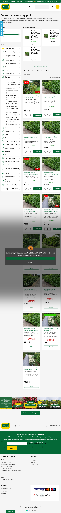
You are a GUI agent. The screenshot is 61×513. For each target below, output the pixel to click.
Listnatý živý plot (10, 82)
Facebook (15, 423)
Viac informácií (38, 255)
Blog (2, 474)
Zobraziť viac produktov (40, 67)
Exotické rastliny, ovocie (12, 141)
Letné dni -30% (9, 48)
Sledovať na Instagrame (31, 410)
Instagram (19, 423)
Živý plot (7, 77)
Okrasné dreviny (10, 52)
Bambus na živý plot (11, 104)
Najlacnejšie (40, 72)
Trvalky (7, 67)
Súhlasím (31, 258)
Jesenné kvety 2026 (11, 144)
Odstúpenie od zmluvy (7, 477)
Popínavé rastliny (10, 158)
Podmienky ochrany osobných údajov (11, 468)
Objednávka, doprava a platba (9, 461)
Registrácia (33, 460)
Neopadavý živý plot (11, 112)
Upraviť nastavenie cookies (30, 506)
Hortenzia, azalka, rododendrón (10, 56)
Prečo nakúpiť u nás (6, 457)
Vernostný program (6, 472)
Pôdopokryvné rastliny (12, 161)
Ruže (6, 128)
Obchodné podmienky (7, 466)
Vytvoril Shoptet (31, 508)
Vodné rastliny (9, 165)
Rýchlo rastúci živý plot (12, 114)
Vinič (6, 134)
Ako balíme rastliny (6, 459)
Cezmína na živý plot (11, 101)
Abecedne (27, 75)
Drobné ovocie (9, 60)
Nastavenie (30, 263)
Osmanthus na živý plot (12, 108)
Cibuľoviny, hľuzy (10, 63)
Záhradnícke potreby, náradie (11, 180)
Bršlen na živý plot (11, 95)
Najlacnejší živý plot (11, 117)
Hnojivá (7, 173)
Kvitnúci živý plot (10, 122)
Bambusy (8, 155)
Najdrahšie (49, 72)
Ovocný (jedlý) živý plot (12, 119)
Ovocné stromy (9, 131)
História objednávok (35, 462)
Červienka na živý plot (12, 93)
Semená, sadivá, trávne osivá (12, 169)
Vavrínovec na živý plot (12, 90)
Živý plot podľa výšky (12, 124)
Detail (31, 267)
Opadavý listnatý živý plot (13, 84)
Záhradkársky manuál (6, 464)
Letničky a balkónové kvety (11, 189)
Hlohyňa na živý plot (11, 106)
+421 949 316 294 (53, 423)
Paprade (7, 151)
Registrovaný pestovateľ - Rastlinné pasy (12, 470)
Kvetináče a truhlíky (11, 185)
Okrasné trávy (9, 73)
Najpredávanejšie (29, 72)
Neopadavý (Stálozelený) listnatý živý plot (13, 87)
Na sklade (7, 39)
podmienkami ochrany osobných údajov (36, 441)
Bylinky (7, 138)
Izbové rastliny (9, 148)
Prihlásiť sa (11, 446)
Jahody (7, 70)
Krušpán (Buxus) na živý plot (12, 98)
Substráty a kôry (10, 176)
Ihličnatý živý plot (10, 80)
